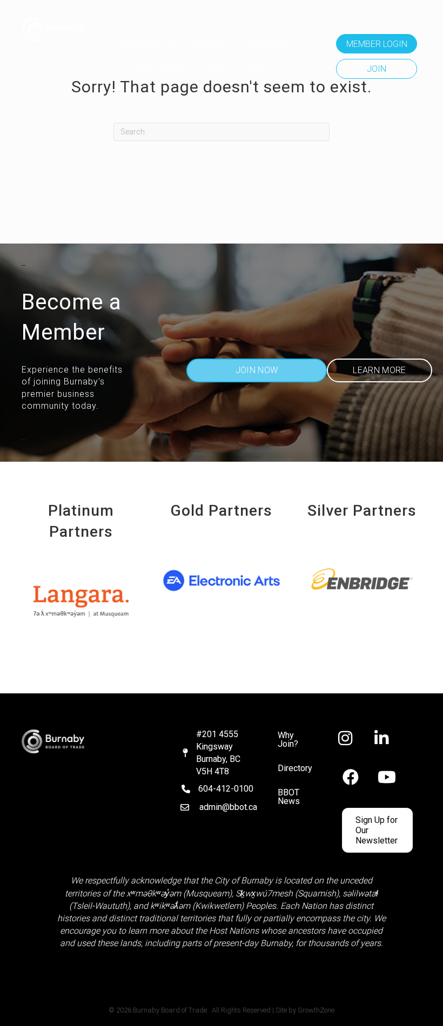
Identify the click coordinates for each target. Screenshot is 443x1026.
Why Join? (288, 739)
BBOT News (289, 796)
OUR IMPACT (160, 69)
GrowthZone (316, 1010)
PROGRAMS (266, 44)
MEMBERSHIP (147, 44)
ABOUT (261, 69)
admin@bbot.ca (228, 807)
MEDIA (216, 69)
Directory (295, 768)
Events (208, 44)
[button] (376, 43)
